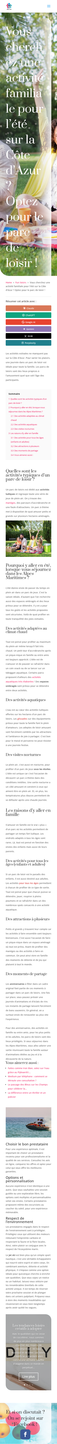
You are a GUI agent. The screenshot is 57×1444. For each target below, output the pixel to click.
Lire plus (28, 1376)
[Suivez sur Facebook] (25, 1434)
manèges (10, 502)
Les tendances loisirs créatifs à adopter (29, 1327)
